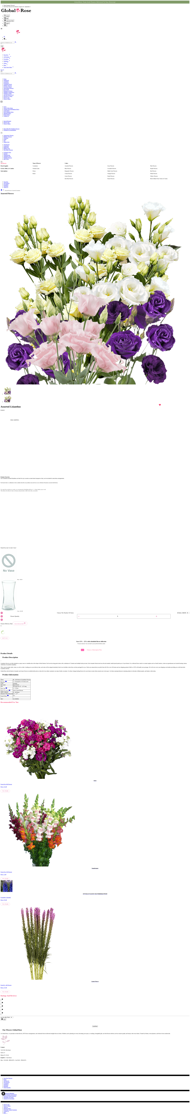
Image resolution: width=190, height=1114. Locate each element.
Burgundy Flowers (69, 171)
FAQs (5, 106)
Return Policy (7, 114)
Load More (95, 1026)
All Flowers (3, 163)
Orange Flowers (111, 173)
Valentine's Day (7, 156)
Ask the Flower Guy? (9, 95)
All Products (6, 183)
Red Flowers (153, 171)
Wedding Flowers (8, 157)
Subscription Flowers (9, 88)
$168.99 (2, 410)
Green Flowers (68, 176)
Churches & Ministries (9, 1093)
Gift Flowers (7, 144)
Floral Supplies (4, 166)
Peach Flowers (110, 178)
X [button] (1, 71)
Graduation (6, 146)
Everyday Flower (8, 87)
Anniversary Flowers (8, 135)
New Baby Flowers (8, 150)
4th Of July (6, 159)
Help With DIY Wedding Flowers (11, 128)
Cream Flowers (68, 173)
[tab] (8, 391)
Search (7, 16)
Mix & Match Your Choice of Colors (158, 178)
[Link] (15, 42)
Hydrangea (6, 83)
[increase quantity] (156, 616)
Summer (5, 153)
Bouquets (6, 1086)
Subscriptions (4, 171)
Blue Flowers (68, 168)
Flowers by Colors (8, 96)
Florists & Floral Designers (10, 1096)
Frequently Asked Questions (10, 1110)
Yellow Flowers (154, 176)
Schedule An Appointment (10, 130)
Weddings (6, 185)
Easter (5, 139)
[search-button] (1, 43)
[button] (4, 37)
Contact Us (6, 116)
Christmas (6, 138)
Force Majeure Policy (9, 112)
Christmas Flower (8, 84)
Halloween (6, 147)
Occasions (6, 184)
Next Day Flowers (8, 1078)
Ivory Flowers (110, 166)
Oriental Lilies (36, 168)
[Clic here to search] (15, 73)
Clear (4, 1019)
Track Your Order (10, 20)
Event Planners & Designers (10, 1094)
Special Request (7, 121)
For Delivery (16, 6)
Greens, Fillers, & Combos (7, 168)
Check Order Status (8, 108)
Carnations (6, 81)
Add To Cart (5, 638)
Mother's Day (7, 148)
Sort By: (3, 1017)
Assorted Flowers (69, 166)
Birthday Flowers (8, 85)
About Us (6, 187)
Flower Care (6, 97)
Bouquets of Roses (8, 91)
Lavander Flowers (111, 168)
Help (7, 18)
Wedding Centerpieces (9, 92)
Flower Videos (7, 99)
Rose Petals (6, 89)
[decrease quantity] (78, 616)
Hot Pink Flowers (69, 178)
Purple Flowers (153, 168)
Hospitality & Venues (9, 1097)
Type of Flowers (37, 163)
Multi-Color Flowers (112, 171)
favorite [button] (160, 405)
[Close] (2, 46)
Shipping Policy (7, 113)
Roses (5, 79)
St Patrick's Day (7, 152)
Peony (34, 171)
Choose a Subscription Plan (94, 650)
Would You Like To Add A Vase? (8, 547)
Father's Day (7, 142)
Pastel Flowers (110, 176)
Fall (4, 140)
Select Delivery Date (19, 623)
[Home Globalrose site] (16, 12)
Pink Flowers (153, 166)
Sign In (7, 23)
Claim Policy (7, 110)
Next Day (6, 181)
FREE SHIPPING (14, 420)
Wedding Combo (8, 93)
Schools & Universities (9, 1098)
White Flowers (153, 173)
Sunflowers (6, 80)
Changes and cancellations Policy (11, 109)
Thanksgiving (7, 155)
